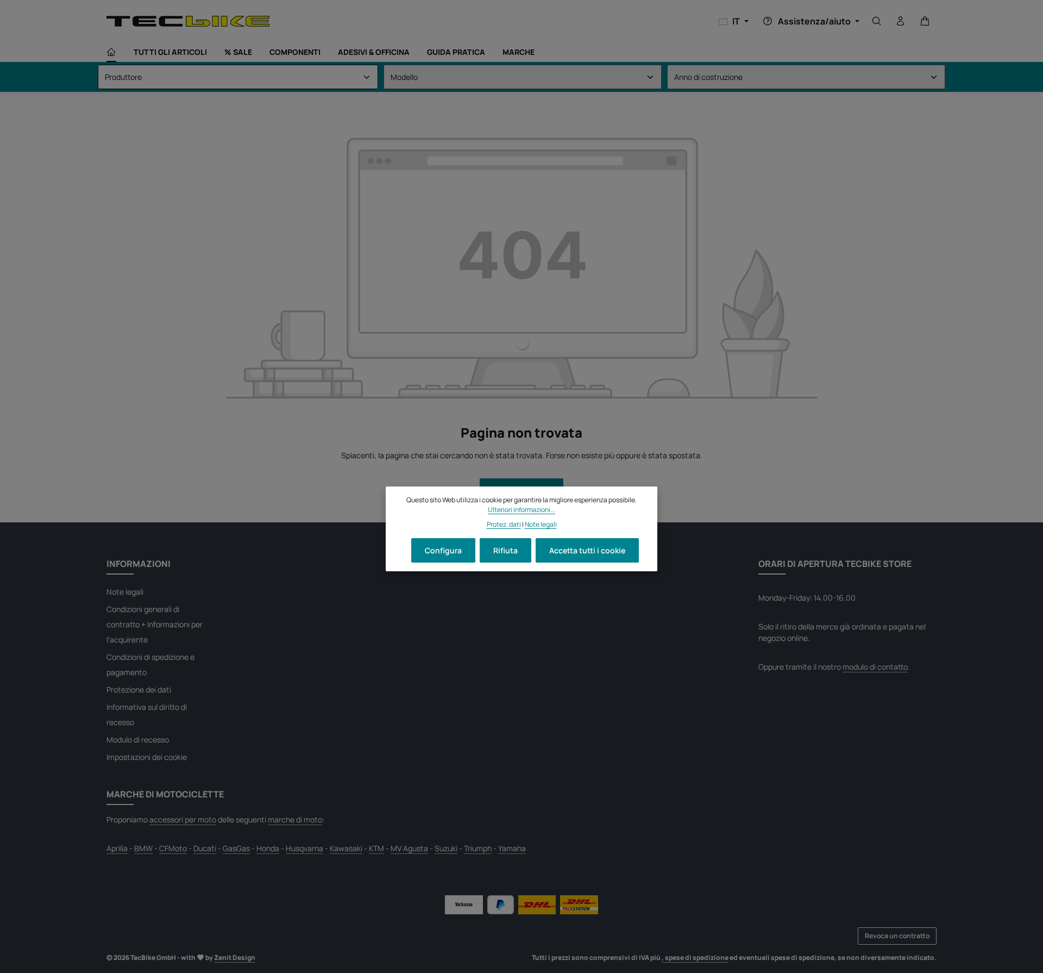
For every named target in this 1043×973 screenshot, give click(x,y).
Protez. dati (504, 524)
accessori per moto (182, 819)
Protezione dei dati (138, 689)
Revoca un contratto (897, 935)
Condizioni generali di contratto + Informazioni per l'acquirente (154, 624)
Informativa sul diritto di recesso (146, 714)
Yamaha (512, 848)
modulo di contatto (875, 667)
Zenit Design (234, 957)
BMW (143, 848)
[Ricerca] (877, 21)
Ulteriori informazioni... (521, 509)
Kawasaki (346, 848)
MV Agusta (409, 848)
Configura (443, 550)
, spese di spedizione (695, 957)
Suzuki (446, 848)
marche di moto (295, 819)
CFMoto (173, 848)
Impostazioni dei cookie (146, 757)
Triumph (478, 848)
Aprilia (117, 848)
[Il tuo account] (901, 21)
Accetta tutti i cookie (587, 550)
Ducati (204, 848)
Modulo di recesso (137, 739)
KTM (376, 848)
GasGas (236, 848)
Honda (267, 848)
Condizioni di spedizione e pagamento (150, 664)
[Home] (111, 52)
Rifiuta (505, 550)
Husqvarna (304, 848)
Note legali (124, 592)
